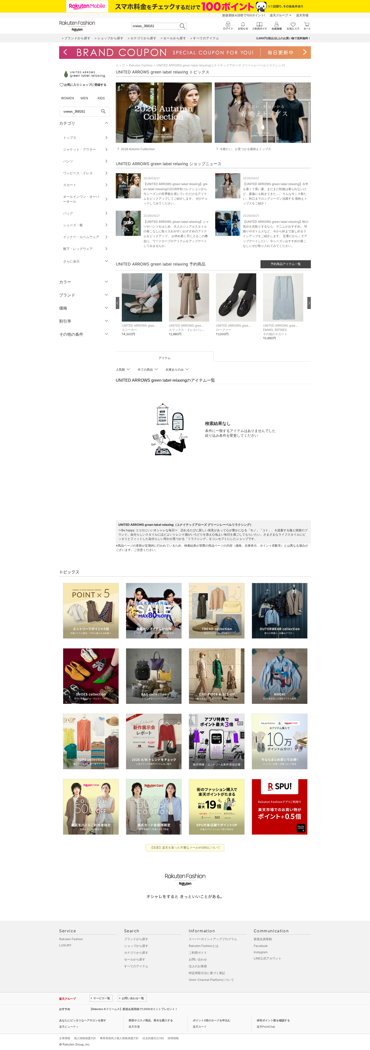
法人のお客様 (198, 966)
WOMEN (67, 98)
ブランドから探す (136, 939)
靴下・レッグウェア (78, 249)
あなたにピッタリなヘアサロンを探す (82, 1020)
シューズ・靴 (73, 225)
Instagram (261, 952)
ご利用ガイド (198, 952)
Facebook (261, 946)
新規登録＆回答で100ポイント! (243, 15)
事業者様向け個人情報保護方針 (119, 1038)
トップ (120, 65)
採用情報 (173, 1038)
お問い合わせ (198, 959)
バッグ (68, 213)
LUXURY (65, 945)
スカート (69, 185)
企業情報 (64, 1038)
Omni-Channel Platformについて (211, 980)
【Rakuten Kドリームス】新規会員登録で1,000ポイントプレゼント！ (133, 1009)
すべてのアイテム (136, 966)
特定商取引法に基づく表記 (207, 973)
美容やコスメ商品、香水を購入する (151, 1020)
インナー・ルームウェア (81, 237)
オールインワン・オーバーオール (81, 199)
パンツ (68, 161)
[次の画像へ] (309, 303)
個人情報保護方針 (85, 1038)
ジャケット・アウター (79, 149)
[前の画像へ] (117, 303)
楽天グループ (279, 15)
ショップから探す (136, 946)
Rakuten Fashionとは (203, 946)
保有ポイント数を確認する (273, 1020)
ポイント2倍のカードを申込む (212, 1020)
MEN (84, 98)
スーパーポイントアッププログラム (213, 939)
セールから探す (134, 959)
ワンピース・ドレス (78, 173)
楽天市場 (302, 15)
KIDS (101, 98)
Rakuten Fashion (141, 65)
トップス (69, 138)
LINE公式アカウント (267, 958)
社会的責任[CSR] (153, 1038)
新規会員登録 (263, 939)
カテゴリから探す (136, 952)
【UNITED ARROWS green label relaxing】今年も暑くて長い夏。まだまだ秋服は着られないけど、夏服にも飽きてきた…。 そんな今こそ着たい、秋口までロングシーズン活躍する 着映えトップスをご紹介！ (275, 193)
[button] (142, 308)
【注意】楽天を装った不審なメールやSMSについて (185, 847)
